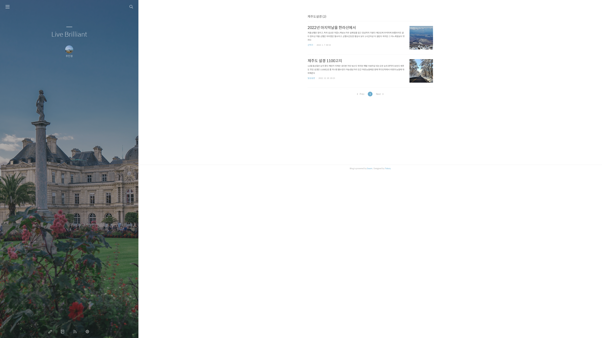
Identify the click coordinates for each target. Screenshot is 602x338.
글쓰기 (51, 331)
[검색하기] (131, 7)
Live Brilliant (69, 34)
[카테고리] (7, 7)
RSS (75, 331)
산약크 (310, 45)
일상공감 (311, 78)
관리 (88, 331)
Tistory (388, 168)
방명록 (63, 331)
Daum (369, 168)
